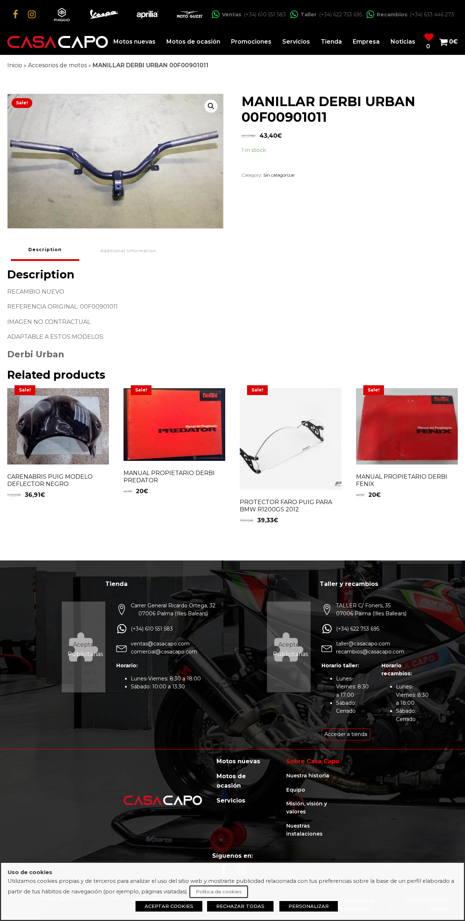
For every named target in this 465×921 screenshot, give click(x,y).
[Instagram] (31, 14)
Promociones (251, 41)
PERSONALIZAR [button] (308, 906)
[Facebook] (15, 14)
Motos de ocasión (193, 41)
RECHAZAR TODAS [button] (240, 906)
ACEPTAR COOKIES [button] (169, 906)
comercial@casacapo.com (164, 651)
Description (45, 249)
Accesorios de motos (57, 65)
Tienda (331, 41)
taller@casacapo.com (363, 643)
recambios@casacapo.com (370, 651)
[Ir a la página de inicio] (57, 42)
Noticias (403, 41)
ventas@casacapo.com (160, 643)
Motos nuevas (134, 41)
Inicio (14, 65)
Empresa (366, 41)
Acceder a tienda (345, 734)
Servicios (296, 41)
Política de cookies (218, 891)
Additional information (128, 250)
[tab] (45, 250)
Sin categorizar (279, 175)
